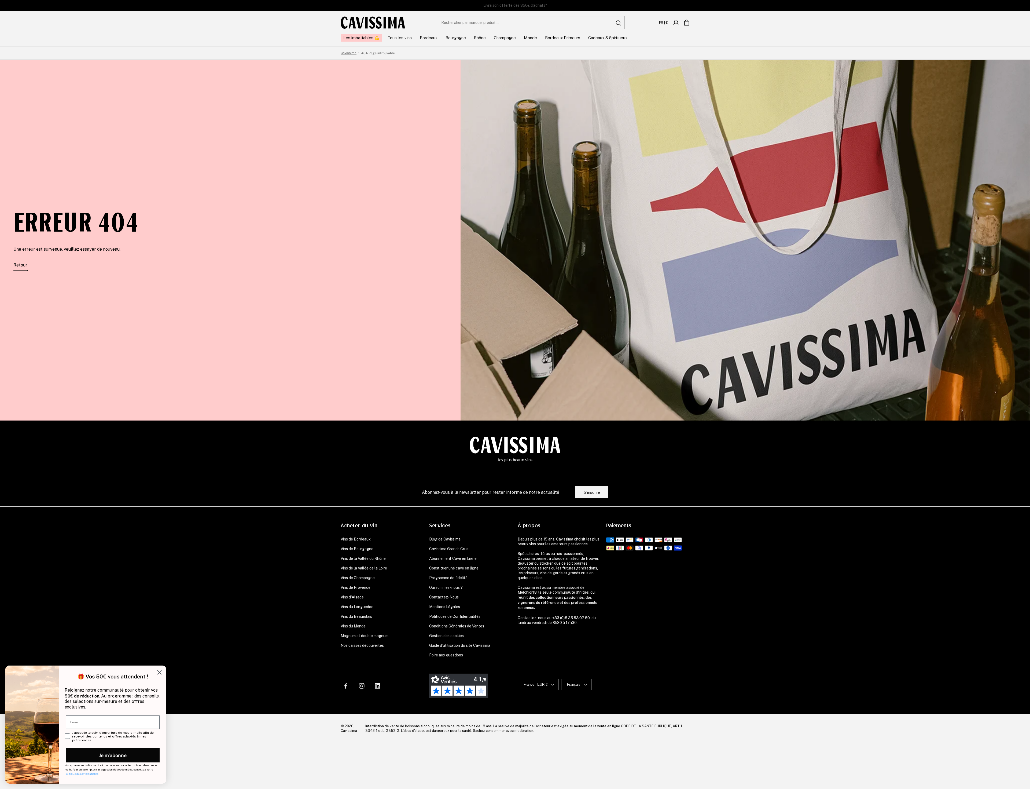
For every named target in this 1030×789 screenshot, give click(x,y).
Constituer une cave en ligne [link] (454, 568)
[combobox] (531, 22)
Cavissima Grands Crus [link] (448, 549)
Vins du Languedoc (357, 607)
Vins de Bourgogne (357, 549)
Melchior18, (528, 592)
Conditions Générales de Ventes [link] (456, 626)
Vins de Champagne (358, 578)
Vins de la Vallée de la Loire (364, 568)
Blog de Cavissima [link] (445, 539)
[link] (676, 22)
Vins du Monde (353, 626)
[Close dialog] (159, 672)
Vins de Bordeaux (356, 539)
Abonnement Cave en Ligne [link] (453, 558)
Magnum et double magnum (364, 636)
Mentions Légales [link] (444, 607)
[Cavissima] (373, 22)
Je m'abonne (113, 755)
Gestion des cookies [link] (446, 636)
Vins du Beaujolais (356, 616)
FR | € (663, 22)
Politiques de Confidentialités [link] (454, 616)
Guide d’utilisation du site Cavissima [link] (459, 645)
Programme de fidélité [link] (448, 578)
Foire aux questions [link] (446, 655)
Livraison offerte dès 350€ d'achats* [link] (515, 5)
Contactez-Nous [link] (444, 597)
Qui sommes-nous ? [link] (446, 587)
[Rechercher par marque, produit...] (618, 22)
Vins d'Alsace (352, 597)
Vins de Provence (355, 587)
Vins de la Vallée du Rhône (363, 558)
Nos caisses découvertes (362, 645)
